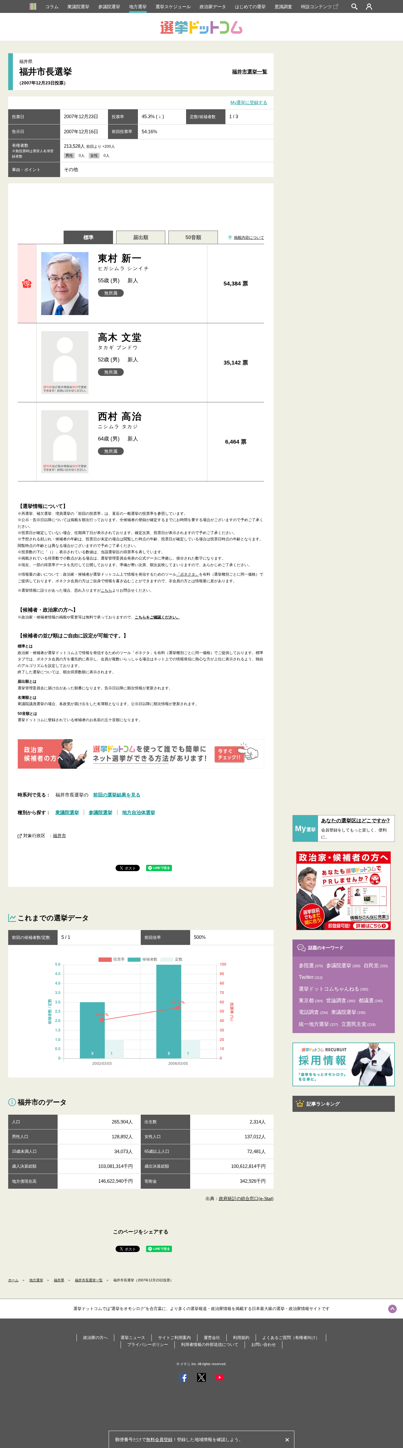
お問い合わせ (263, 1344)
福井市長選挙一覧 (89, 1280)
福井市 (59, 835)
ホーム (13, 1280)
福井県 (59, 1280)
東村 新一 (123, 262)
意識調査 (283, 6)
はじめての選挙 (250, 6)
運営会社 (212, 1337)
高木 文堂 (120, 341)
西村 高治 (120, 420)
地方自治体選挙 (138, 812)
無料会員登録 (159, 1439)
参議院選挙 (109, 6)
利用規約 (241, 1337)
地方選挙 (138, 6)
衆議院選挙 (78, 6)
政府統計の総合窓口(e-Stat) (246, 1198)
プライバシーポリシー (147, 1344)
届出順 (140, 237)
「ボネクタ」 (187, 574)
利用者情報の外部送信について (209, 1344)
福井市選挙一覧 (249, 71)
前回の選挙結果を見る (116, 794)
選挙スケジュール (173, 6)
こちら (106, 590)
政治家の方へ (95, 1337)
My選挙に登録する (248, 102)
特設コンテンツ (316, 6)
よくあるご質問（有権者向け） (291, 1337)
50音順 (193, 237)
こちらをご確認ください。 (157, 617)
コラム (52, 6)
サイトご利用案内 (174, 1337)
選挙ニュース (133, 1337)
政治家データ (213, 6)
